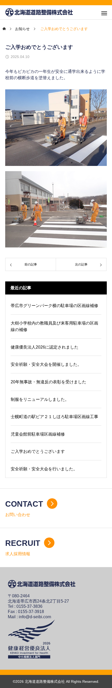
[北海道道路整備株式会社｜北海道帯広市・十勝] (39, 12)
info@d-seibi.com (35, 617)
